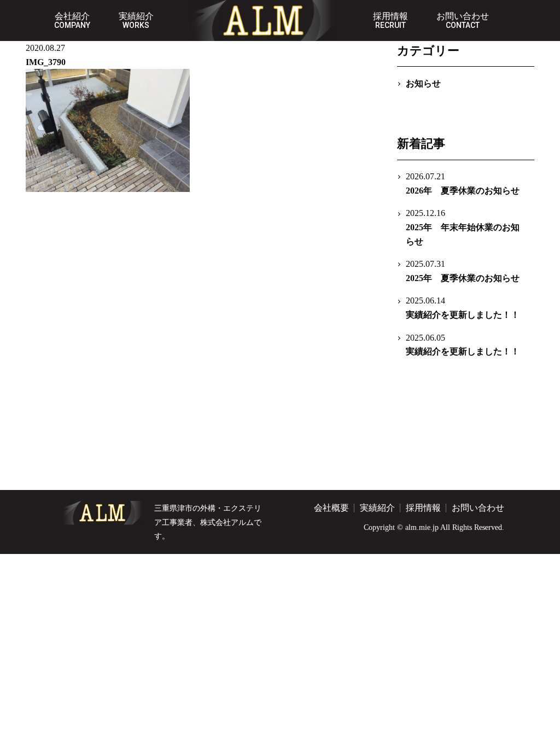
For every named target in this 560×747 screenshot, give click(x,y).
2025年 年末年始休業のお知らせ (463, 227)
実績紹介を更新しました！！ (463, 307)
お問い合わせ (462, 21)
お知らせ (423, 83)
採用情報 (390, 21)
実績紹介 (136, 21)
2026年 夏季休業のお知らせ (463, 183)
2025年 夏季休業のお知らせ (463, 271)
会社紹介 (72, 21)
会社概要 (331, 507)
